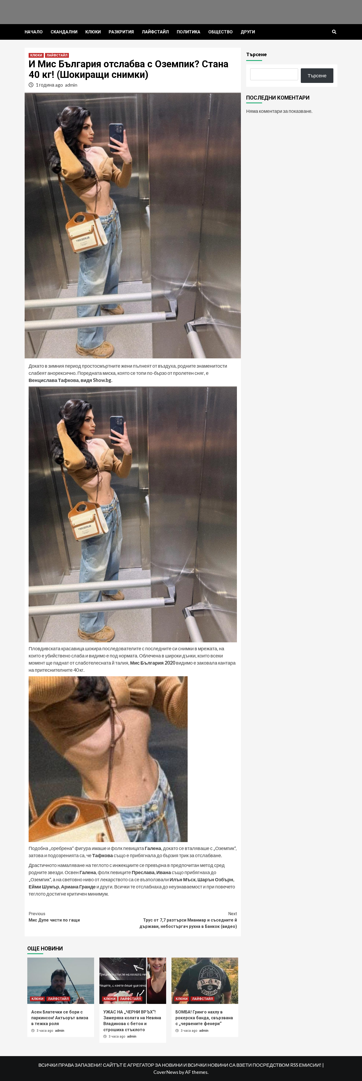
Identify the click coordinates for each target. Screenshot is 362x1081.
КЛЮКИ (93, 31)
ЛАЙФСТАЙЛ (155, 31)
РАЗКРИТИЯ (121, 31)
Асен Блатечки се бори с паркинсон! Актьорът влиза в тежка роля (59, 1017)
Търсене (256, 54)
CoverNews (165, 1072)
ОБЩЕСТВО (220, 31)
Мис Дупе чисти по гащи (54, 917)
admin (71, 85)
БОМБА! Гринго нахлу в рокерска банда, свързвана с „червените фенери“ (204, 1017)
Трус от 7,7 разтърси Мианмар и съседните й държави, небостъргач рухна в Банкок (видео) (188, 920)
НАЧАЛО (34, 31)
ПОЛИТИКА (188, 31)
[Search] (334, 32)
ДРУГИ (248, 31)
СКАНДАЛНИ (64, 31)
